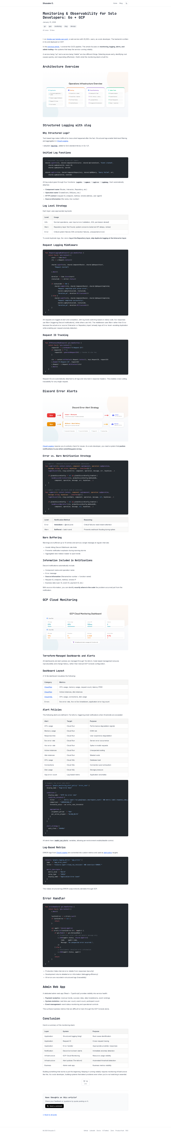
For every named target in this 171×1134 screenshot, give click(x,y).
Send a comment (56, 1106)
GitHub (86, 1130)
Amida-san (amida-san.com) (57, 39)
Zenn (112, 1130)
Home (115, 3)
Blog (121, 3)
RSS (127, 1130)
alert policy (108, 853)
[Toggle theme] (126, 3)
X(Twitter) (105, 1130)
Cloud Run (48, 687)
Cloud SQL (48, 697)
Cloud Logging (62, 141)
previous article (53, 47)
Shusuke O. (48, 3)
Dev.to (99, 1130)
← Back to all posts (50, 1115)
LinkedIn (92, 1130)
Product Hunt (119, 1130)
